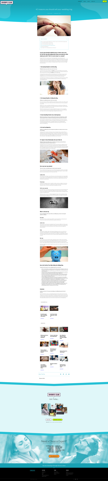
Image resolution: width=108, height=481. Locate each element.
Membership (80, 1)
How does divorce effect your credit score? (63, 365)
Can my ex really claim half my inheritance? (53, 336)
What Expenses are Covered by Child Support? (53, 350)
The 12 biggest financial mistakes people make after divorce (43, 366)
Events (85, 1)
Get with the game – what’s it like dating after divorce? (44, 315)
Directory (93, 1)
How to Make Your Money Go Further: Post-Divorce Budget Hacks (63, 337)
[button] (61, 374)
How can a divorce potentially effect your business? (44, 351)
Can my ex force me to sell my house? (63, 351)
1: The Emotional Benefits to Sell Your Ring (47, 42)
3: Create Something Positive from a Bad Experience (48, 45)
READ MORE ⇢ (42, 318)
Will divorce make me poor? (53, 364)
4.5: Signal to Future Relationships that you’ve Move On (49, 47)
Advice (88, 1)
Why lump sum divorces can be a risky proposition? (44, 336)
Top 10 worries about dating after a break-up (53, 315)
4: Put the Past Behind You (45, 46)
